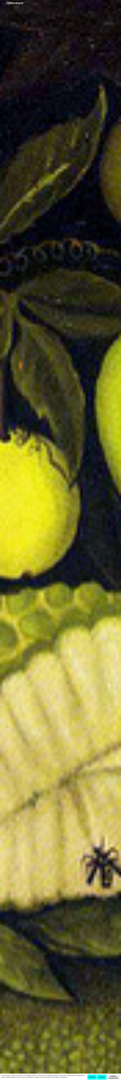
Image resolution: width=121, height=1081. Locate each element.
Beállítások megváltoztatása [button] (113, 1077)
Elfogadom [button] (92, 1077)
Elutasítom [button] (102, 1077)
